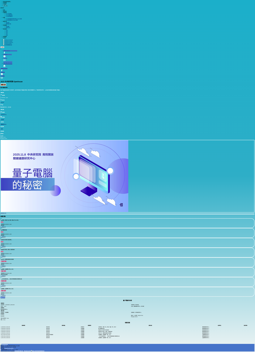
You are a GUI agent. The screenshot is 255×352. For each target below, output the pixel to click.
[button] (2, 7)
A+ (4, 5)
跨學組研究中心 (4, 114)
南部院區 (2, 102)
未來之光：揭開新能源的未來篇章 (7, 259)
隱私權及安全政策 (27, 350)
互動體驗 (2, 119)
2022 (7, 32)
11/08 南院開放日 (9, 16)
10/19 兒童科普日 (9, 15)
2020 (7, 35)
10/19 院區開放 (9, 13)
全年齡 (2, 128)
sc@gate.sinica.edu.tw (8, 348)
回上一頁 (3, 297)
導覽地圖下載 (8, 23)
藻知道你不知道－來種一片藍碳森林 (8, 249)
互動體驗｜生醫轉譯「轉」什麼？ (7, 269)
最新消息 (5, 11)
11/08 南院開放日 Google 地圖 (12, 20)
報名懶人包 (8, 27)
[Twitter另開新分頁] (7, 43)
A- (6, 5)
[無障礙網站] (37, 350)
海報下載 (7, 22)
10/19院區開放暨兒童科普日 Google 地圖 (14, 18)
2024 (7, 30)
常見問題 (5, 25)
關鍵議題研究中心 (3, 124)
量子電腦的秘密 (4, 229)
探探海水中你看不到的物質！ (6, 239)
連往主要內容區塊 (6, 1)
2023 (7, 31)
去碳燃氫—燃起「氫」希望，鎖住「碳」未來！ (10, 220)
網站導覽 (5, 2)
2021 (7, 34)
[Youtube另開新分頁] (7, 41)
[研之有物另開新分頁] (7, 44)
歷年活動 (5, 28)
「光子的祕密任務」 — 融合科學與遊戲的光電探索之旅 (11, 278)
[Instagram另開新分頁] (8, 42)
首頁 (4, 10)
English (4, 4)
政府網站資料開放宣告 (19, 350)
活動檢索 (5, 12)
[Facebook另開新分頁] (8, 39)
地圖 (4, 17)
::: (10, 1)
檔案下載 (5, 21)
